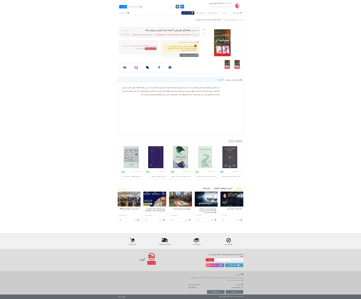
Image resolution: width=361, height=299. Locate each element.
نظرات (219, 80)
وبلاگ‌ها (239, 188)
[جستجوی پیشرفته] (177, 6)
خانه (242, 20)
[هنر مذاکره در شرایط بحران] (231, 199)
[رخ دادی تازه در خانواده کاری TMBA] (129, 199)
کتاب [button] (225, 13)
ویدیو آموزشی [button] (212, 13)
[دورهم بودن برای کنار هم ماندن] (180, 199)
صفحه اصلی (236, 13)
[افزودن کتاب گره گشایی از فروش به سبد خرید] (148, 172)
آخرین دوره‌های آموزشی (222, 188)
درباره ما (234, 292)
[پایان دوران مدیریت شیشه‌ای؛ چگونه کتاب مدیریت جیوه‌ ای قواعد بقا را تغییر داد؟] (206, 199)
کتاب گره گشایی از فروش (158, 176)
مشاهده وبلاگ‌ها (122, 189)
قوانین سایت (121, 296)
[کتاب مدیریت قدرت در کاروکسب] (205, 157)
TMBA (224, 296)
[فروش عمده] (132, 240)
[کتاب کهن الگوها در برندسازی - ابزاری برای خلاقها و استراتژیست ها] (131, 157)
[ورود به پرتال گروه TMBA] (151, 256)
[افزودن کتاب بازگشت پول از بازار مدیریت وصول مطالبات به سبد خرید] (222, 172)
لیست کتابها (215, 292)
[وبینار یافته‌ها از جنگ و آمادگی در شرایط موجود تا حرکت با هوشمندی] (154, 199)
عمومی (238, 220)
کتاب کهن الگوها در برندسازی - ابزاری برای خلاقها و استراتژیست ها (122, 176)
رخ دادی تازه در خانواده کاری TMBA (129, 209)
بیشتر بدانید (123, 13)
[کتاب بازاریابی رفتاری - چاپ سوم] (180, 157)
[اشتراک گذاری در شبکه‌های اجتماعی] (204, 29)
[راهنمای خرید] (229, 240)
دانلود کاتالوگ (151, 263)
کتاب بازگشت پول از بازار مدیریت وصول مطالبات (226, 176)
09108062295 (192, 288)
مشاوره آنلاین (187, 13)
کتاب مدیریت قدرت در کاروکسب (205, 176)
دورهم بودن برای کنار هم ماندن (181, 209)
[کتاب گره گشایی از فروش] (156, 157)
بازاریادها (206, 188)
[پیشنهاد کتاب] (196, 240)
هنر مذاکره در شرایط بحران (234, 209)
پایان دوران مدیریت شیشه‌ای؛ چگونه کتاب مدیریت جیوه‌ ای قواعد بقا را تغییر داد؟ (207, 210)
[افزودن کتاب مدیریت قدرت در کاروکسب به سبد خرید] (197, 172)
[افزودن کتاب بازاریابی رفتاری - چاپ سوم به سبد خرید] (173, 172)
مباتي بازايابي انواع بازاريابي (231, 20)
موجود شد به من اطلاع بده (188, 55)
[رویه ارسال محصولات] (164, 240)
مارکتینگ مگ (200, 13)
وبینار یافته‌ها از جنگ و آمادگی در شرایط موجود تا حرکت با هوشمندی (155, 210)
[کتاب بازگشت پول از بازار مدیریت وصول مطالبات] (230, 157)
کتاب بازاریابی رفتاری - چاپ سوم (181, 176)
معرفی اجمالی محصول (233, 80)
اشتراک (210, 260)
